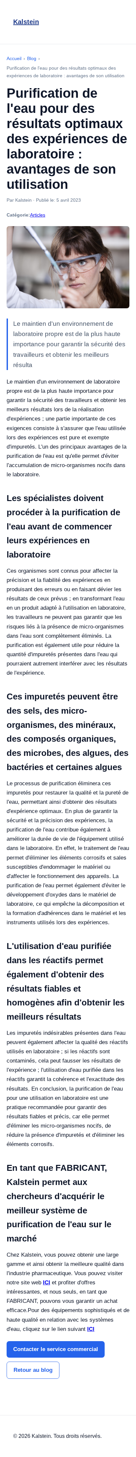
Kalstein (26, 21)
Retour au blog (33, 1370)
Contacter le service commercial (55, 1349)
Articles (37, 215)
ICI (46, 1282)
